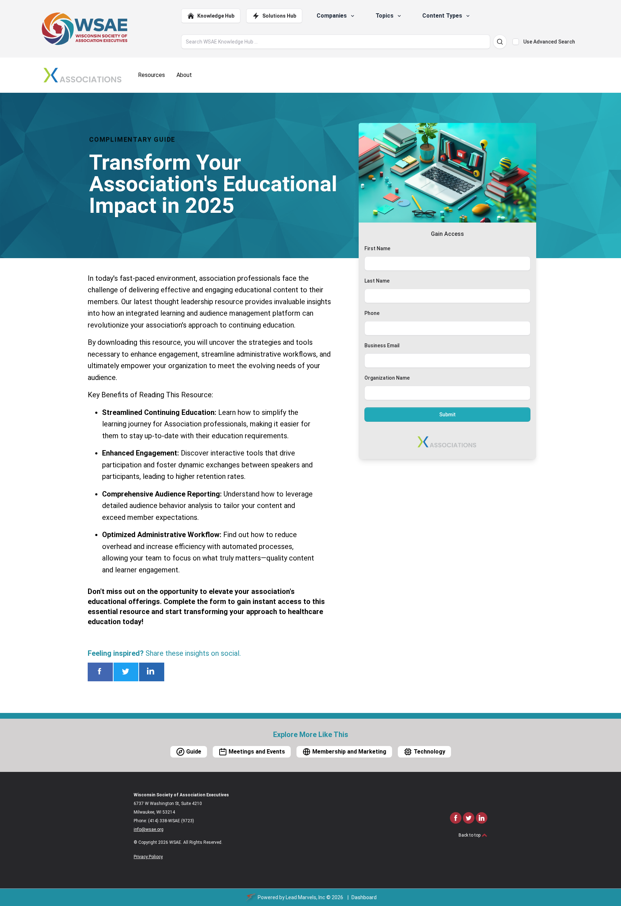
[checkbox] (515, 41)
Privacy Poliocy (148, 856)
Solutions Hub (279, 16)
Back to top (470, 835)
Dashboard (364, 897)
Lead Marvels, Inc (305, 897)
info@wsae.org (149, 829)
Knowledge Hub (215, 16)
